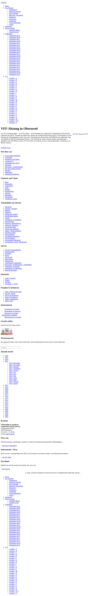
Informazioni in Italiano (9, 315)
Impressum (8, 172)
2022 (6, 385)
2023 (6, 361)
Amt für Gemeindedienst (13, 250)
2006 (6, 415)
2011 (6, 406)
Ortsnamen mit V (14, 71)
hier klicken (6, 469)
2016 (6, 396)
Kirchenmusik (9, 221)
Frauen (7, 218)
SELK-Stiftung (10, 238)
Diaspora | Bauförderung (13, 223)
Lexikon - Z (13, 122)
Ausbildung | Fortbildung (13, 220)
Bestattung (8, 195)
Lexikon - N (13, 102)
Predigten (8, 253)
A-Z (6, 76)
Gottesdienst (9, 186)
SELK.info (8, 257)
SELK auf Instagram (11, 295)
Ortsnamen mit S (14, 65)
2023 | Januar (13, 383)
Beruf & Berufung (11, 270)
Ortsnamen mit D (14, 41)
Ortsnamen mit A (14, 35)
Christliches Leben (11, 199)
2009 (6, 409)
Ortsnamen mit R (14, 63)
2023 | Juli (12, 372)
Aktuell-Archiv (14, 32)
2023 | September (14, 369)
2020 (6, 389)
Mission (7, 210)
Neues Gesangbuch (11, 297)
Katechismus (9, 259)
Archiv (11, 24)
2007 (6, 413)
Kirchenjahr (9, 197)
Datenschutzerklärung (12, 174)
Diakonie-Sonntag (15, 11)
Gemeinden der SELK (12, 163)
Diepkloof (12, 17)
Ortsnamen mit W (15, 73)
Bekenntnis (8, 184)
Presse (7, 255)
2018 (6, 393)
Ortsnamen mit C (14, 39)
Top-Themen (9, 8)
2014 (6, 400)
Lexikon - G (13, 89)
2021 (6, 387)
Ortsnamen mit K (14, 52)
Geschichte (8, 157)
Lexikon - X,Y (14, 121)
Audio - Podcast (10, 278)
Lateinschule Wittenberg (13, 240)
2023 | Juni (12, 374)
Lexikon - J (12, 95)
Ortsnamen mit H (14, 48)
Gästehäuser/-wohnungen (13, 263)
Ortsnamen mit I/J (15, 50)
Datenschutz (9, 261)
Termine (7, 282)
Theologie (8, 207)
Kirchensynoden (10, 233)
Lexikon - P (13, 106)
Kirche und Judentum (12, 229)
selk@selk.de (10, 434)
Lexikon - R (13, 110)
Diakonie (8, 212)
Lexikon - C (13, 82)
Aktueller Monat (14, 30)
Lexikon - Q (13, 108)
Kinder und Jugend (11, 214)
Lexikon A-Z (9, 161)
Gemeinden (8, 34)
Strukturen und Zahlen (12, 159)
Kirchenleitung (10, 234)
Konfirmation (9, 191)
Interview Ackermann (16, 15)
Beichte (7, 189)
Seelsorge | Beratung (11, 225)
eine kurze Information (9, 446)
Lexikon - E (13, 85)
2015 (6, 398)
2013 (6, 402)
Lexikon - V (13, 117)
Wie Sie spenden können (13, 169)
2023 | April (13, 378)
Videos (7, 280)
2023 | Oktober (14, 367)
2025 (6, 357)
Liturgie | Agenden (11, 209)
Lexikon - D (13, 84)
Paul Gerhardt (13, 13)
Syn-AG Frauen (10, 293)
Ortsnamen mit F (14, 45)
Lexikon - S (13, 111)
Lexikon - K (13, 97)
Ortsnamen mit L (14, 54)
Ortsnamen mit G (14, 47)
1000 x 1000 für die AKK (13, 292)
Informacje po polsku (11, 313)
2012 (6, 404)
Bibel (6, 182)
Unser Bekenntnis (15, 23)
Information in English (12, 309)
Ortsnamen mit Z (14, 74)
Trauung (7, 193)
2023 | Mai (12, 376)
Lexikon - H (13, 91)
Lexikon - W (13, 119)
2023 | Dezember (14, 363)
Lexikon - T (13, 113)
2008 (6, 411)
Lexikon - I (12, 93)
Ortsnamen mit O (14, 60)
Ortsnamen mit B (14, 37)
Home (7, 6)
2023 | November (14, 365)
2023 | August (13, 370)
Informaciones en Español (13, 317)
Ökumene (8, 165)
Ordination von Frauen (12, 266)
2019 (6, 391)
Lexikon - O (13, 104)
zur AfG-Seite (6, 457)
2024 (6, 359)
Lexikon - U (13, 115)
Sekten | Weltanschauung (13, 231)
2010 (6, 407)
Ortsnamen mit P (14, 61)
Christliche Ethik (10, 227)
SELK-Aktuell (9, 28)
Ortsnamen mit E (14, 43)
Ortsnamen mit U (14, 69)
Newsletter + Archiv (11, 284)
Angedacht (12, 21)
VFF (54, 135)
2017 (6, 394)
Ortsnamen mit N (14, 58)
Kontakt (7, 170)
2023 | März (13, 380)
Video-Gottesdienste (11, 299)
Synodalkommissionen (12, 236)
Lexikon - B (13, 80)
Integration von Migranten (13, 268)
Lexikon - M (13, 100)
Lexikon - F (13, 87)
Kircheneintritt (9, 252)
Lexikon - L (13, 98)
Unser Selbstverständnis (12, 156)
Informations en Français (13, 311)
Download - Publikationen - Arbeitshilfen (18, 265)
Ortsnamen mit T (14, 67)
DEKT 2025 (9, 301)
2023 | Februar (13, 381)
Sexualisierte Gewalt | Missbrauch (16, 242)
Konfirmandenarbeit (11, 216)
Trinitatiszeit (13, 10)
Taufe (7, 188)
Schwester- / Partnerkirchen (14, 167)
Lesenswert (12, 19)
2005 (6, 417)
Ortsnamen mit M (14, 56)
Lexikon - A (13, 78)
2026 (6, 356)
